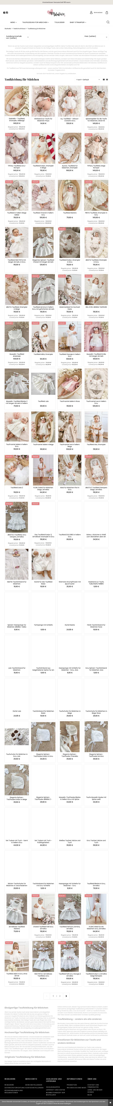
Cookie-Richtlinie (48, 1101)
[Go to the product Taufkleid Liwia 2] (17, 471)
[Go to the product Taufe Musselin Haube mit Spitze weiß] (96, 780)
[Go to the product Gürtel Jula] (17, 694)
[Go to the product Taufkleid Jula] (43, 384)
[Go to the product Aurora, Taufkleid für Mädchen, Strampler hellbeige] (70, 149)
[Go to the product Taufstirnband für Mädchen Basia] (43, 694)
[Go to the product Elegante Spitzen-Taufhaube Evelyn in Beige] (17, 780)
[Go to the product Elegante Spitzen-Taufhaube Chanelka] (70, 737)
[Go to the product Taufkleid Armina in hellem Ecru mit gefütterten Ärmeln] (43, 290)
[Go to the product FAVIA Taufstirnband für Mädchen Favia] (96, 608)
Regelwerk (9, 1085)
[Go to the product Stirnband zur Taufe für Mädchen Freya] (43, 102)
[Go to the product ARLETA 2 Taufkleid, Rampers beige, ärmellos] (96, 471)
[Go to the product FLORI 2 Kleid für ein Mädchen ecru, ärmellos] (96, 910)
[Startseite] (56, 13)
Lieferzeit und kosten (55, 1090)
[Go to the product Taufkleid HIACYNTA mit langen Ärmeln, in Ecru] (17, 243)
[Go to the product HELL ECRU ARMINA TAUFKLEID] (96, 290)
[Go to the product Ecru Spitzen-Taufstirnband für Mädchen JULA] (96, 651)
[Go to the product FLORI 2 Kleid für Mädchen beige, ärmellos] (43, 471)
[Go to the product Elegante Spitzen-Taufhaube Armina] (96, 737)
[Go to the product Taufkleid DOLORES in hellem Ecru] (70, 518)
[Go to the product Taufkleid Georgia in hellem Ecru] (70, 337)
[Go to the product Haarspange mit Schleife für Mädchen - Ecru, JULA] (70, 651)
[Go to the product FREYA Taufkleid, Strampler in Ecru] (96, 196)
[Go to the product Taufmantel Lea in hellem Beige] (70, 427)
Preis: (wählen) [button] (90, 36)
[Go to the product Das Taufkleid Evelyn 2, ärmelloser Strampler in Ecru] (43, 518)
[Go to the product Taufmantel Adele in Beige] (43, 427)
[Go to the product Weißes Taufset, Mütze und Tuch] (70, 824)
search (108, 22)
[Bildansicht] (104, 79)
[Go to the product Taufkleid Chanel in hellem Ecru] (43, 196)
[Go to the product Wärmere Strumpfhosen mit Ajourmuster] (70, 565)
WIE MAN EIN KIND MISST (77, 1088)
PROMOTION (72, 1085)
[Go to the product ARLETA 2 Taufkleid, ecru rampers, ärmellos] (17, 518)
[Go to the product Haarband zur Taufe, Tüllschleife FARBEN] (96, 565)
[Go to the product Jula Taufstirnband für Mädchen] (17, 651)
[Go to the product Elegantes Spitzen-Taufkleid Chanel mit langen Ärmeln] (43, 243)
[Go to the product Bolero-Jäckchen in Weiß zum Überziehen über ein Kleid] (96, 518)
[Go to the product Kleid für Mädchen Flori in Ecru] (70, 471)
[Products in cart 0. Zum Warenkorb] (109, 13)
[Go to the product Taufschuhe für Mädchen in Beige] (70, 694)
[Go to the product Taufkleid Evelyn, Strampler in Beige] (43, 149)
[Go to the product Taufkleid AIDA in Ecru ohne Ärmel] (17, 957)
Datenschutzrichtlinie (15, 1088)
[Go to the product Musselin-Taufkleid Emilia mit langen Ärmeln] (96, 337)
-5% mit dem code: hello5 (56, 2)
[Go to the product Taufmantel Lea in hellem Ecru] (96, 384)
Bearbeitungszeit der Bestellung (55, 1094)
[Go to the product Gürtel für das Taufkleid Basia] (43, 565)
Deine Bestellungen (33, 1085)
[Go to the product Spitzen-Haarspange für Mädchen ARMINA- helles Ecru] (17, 608)
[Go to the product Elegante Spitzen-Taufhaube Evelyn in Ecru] (43, 737)
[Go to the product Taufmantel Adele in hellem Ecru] (17, 427)
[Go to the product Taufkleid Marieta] (70, 196)
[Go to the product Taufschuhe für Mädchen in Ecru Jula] (17, 737)
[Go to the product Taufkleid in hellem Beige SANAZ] (17, 196)
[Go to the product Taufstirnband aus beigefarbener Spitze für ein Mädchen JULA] (43, 651)
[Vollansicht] (107, 79)
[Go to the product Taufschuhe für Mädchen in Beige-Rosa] (96, 694)
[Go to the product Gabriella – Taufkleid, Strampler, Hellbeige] (17, 102)
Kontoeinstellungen (34, 1088)
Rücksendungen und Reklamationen (14, 1091)
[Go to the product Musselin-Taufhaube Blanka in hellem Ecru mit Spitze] (70, 780)
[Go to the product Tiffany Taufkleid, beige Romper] (96, 149)
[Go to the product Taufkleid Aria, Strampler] (96, 427)
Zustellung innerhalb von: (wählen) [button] (14, 37)
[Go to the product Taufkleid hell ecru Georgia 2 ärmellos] (70, 957)
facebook (4, 13)
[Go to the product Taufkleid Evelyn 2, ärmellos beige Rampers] (96, 957)
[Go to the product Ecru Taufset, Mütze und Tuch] (96, 824)
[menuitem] (14, 22)
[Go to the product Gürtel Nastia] (70, 608)
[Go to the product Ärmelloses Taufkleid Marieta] (17, 910)
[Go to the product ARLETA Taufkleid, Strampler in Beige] (17, 290)
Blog (90, 1095)
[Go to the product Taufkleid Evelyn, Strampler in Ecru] (70, 243)
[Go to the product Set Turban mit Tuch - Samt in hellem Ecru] (17, 824)
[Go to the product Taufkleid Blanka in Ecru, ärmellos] (96, 867)
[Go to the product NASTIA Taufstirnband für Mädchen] (17, 565)
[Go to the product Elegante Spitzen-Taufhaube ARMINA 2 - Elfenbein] (43, 780)
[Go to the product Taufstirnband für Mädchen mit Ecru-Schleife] (43, 867)
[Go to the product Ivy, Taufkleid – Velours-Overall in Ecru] (70, 102)
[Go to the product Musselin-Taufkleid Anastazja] (17, 337)
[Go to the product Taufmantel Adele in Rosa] (70, 384)
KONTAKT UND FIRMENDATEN (93, 1086)
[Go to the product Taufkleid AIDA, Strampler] (43, 337)
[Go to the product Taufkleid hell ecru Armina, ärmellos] (70, 910)
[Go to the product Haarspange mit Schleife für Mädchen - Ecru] (70, 867)
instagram (7, 13)
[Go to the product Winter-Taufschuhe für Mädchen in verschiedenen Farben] (17, 867)
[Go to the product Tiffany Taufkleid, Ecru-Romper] (17, 149)
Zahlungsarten (53, 1087)
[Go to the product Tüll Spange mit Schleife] (43, 608)
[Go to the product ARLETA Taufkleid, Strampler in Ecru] (96, 243)
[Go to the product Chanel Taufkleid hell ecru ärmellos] (43, 910)
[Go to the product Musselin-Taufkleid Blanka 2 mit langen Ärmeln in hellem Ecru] (17, 384)
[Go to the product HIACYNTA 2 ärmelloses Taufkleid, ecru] (43, 957)
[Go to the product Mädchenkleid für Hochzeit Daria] (70, 290)
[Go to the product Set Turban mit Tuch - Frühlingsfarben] (43, 824)
